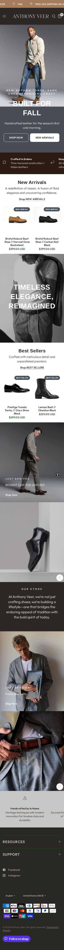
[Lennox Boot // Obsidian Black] (47, 388)
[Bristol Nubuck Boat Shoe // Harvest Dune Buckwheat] (17, 220)
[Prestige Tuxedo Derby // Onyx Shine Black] (17, 388)
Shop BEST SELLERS (32, 367)
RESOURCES (14, 842)
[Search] (54, 16)
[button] (16, 137)
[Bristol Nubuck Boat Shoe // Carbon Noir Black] (47, 220)
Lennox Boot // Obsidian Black (47, 409)
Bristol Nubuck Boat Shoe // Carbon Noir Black (47, 242)
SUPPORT (11, 854)
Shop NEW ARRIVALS (32, 199)
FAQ (12, 4)
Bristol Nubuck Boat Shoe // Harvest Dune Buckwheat (17, 242)
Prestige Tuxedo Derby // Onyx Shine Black (17, 410)
